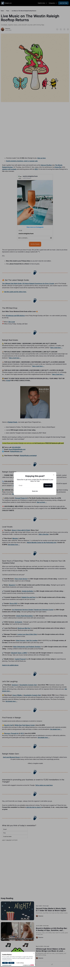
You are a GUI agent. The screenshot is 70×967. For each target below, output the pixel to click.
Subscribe (48, 485)
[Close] (53, 474)
